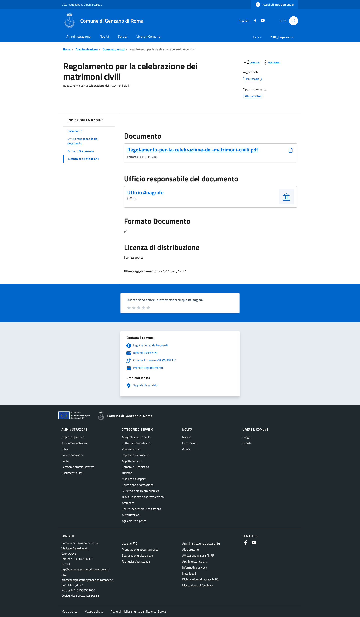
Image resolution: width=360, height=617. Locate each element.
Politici (66, 461)
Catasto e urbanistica (135, 467)
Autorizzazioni (131, 515)
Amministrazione (78, 36)
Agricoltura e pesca (134, 521)
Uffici (65, 449)
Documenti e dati (113, 49)
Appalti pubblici (131, 461)
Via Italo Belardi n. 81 (75, 548)
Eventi (247, 443)
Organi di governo (73, 437)
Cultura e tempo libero (136, 443)
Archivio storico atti (194, 561)
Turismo (127, 473)
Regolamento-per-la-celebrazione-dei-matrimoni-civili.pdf (192, 150)
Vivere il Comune (148, 36)
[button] (293, 20)
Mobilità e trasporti (134, 479)
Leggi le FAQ (130, 543)
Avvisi (186, 449)
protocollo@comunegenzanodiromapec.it (87, 580)
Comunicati (189, 443)
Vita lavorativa (131, 449)
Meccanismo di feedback (197, 585)
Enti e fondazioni (72, 455)
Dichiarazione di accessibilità (200, 579)
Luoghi (247, 437)
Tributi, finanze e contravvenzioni (143, 497)
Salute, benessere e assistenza (141, 509)
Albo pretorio (190, 549)
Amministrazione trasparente (201, 543)
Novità (104, 36)
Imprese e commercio (135, 455)
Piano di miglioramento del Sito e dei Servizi (138, 611)
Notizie (186, 437)
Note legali (189, 573)
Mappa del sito (94, 611)
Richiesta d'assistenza (136, 561)
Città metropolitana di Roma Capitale (82, 5)
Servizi (122, 36)
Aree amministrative (75, 443)
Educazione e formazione (138, 485)
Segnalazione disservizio (137, 555)
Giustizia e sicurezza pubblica (140, 491)
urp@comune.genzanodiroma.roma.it (85, 569)
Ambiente (128, 503)
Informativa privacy (194, 567)
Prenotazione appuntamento (140, 549)
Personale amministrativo (78, 467)
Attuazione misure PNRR (198, 555)
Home (66, 49)
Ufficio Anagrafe (145, 192)
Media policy (69, 611)
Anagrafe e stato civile (136, 437)
